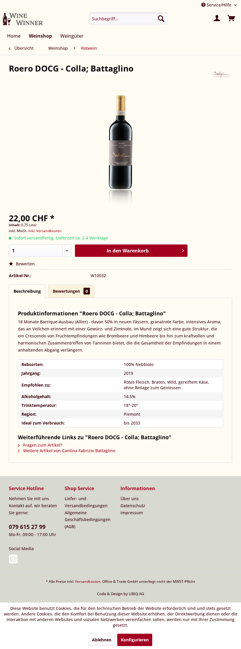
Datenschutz (132, 505)
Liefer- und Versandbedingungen (86, 502)
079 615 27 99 (27, 527)
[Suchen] (161, 18)
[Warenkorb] (231, 18)
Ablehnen (101, 640)
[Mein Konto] (217, 18)
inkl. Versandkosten (45, 230)
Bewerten (25, 264)
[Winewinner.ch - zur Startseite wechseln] (23, 20)
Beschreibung (27, 291)
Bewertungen (70, 291)
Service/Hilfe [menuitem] (218, 5)
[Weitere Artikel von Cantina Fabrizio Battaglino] (222, 74)
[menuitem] (128, 18)
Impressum (131, 512)
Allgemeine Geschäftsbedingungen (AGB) (88, 520)
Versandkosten (88, 581)
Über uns (129, 498)
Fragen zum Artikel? (42, 445)
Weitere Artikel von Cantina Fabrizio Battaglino (68, 450)
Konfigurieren (135, 640)
